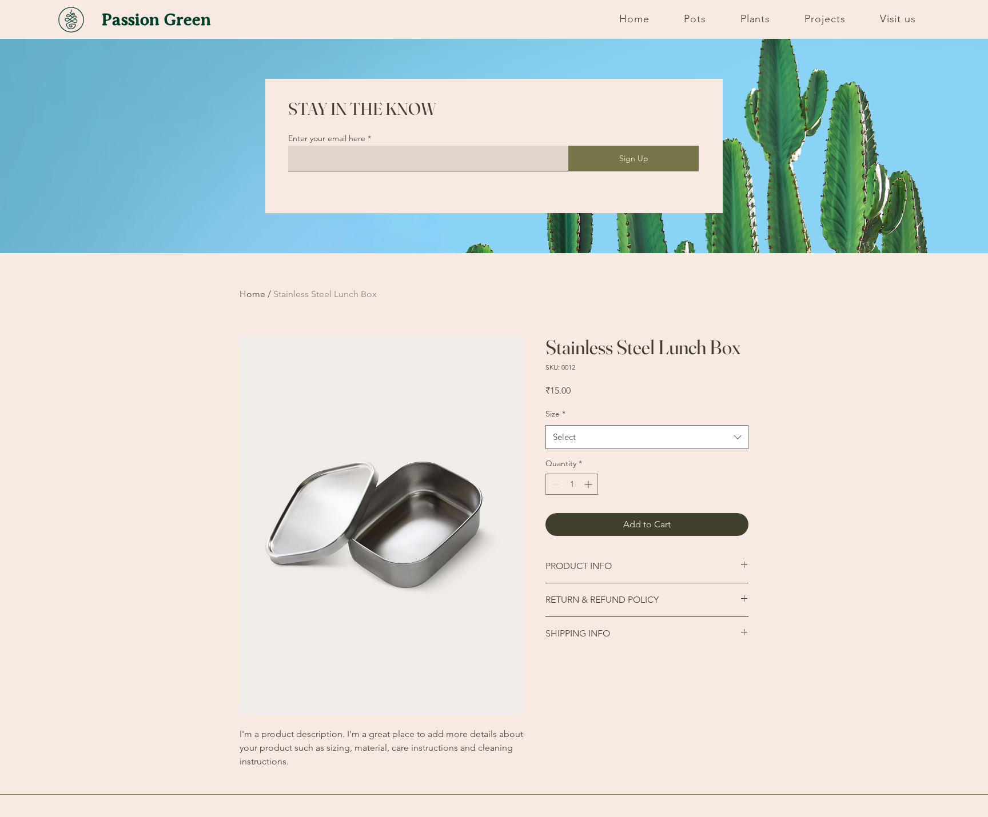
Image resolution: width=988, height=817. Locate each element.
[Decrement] (554, 484)
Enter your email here (326, 138)
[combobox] (646, 437)
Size (555, 414)
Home (252, 294)
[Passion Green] (72, 19)
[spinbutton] (571, 484)
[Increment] (589, 484)
